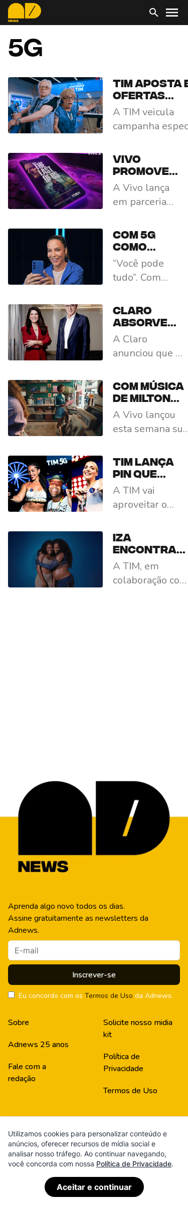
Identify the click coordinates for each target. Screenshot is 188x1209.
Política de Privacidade (123, 1062)
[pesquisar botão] (154, 13)
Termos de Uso (109, 995)
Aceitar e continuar (94, 1187)
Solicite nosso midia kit (137, 1028)
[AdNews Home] (24, 12)
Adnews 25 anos (38, 1044)
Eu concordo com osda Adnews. (96, 995)
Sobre (18, 1022)
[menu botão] (172, 13)
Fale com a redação (27, 1072)
